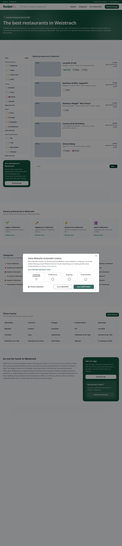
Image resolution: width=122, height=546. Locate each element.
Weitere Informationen (49, 266)
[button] (61, 270)
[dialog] (61, 273)
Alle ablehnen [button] (62, 287)
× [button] (96, 256)
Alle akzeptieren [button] (83, 287)
